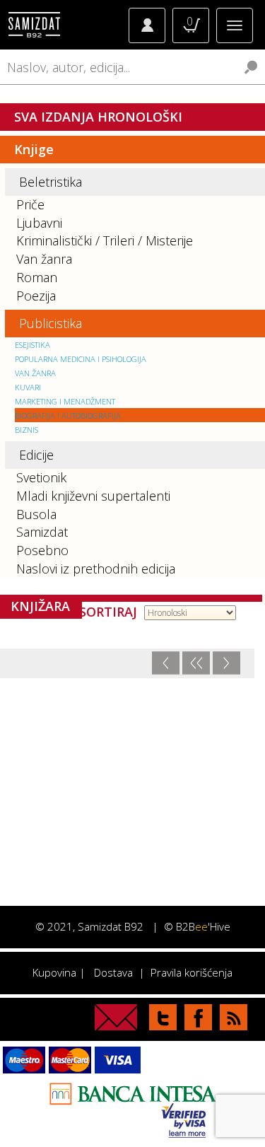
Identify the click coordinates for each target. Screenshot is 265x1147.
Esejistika (32, 344)
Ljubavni (39, 222)
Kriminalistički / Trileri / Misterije (104, 240)
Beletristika (50, 181)
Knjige (34, 149)
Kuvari (28, 387)
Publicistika (50, 323)
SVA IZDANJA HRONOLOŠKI (98, 116)
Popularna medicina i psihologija (80, 359)
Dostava (113, 972)
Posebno (42, 550)
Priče (30, 204)
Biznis (26, 429)
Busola (36, 514)
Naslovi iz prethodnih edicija (95, 568)
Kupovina (54, 972)
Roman (36, 277)
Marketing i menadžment (65, 401)
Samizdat (42, 531)
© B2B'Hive (197, 926)
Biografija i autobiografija (68, 415)
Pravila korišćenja (191, 972)
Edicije (36, 454)
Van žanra (44, 258)
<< (196, 663)
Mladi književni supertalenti (93, 495)
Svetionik (41, 477)
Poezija (36, 295)
